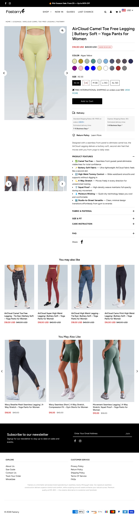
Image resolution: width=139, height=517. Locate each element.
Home (8, 22)
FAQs (73, 479)
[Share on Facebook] (82, 242)
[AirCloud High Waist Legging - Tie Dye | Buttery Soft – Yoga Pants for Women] (86, 287)
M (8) (95, 83)
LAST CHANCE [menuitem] (86, 12)
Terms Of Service (78, 476)
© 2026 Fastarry (11, 512)
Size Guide (10, 469)
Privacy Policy (77, 466)
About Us (10, 466)
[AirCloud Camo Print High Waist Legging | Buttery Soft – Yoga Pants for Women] (120, 287)
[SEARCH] (105, 12)
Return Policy (77, 469)
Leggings (16, 22)
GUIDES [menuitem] (71, 12)
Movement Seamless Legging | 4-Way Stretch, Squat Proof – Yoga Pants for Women (110, 407)
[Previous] (4, 73)
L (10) (104, 83)
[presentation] (2, 371)
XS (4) (76, 83)
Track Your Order (13, 476)
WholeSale (10, 479)
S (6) (86, 83)
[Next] (67, 73)
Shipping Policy (78, 473)
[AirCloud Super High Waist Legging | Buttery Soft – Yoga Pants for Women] (53, 287)
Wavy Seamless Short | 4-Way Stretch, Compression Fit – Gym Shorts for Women (68, 406)
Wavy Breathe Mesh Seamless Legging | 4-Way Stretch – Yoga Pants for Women (24, 406)
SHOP (46, 12)
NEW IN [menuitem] (59, 12)
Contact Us (11, 473)
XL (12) (115, 83)
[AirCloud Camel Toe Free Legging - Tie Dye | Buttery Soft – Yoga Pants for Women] (19, 287)
